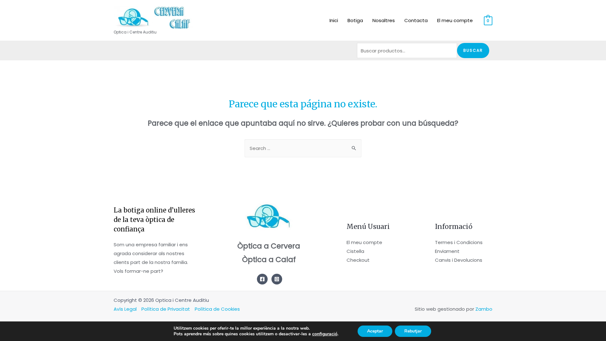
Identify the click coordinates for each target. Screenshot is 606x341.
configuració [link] (324, 334)
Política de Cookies (217, 309)
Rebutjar (413, 331)
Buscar (473, 50)
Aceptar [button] (375, 331)
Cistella (355, 251)
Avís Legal (125, 309)
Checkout (358, 260)
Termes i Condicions (459, 242)
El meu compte (364, 242)
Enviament (447, 251)
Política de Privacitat (165, 309)
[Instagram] (276, 279)
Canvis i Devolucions (458, 260)
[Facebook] (262, 279)
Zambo (483, 309)
